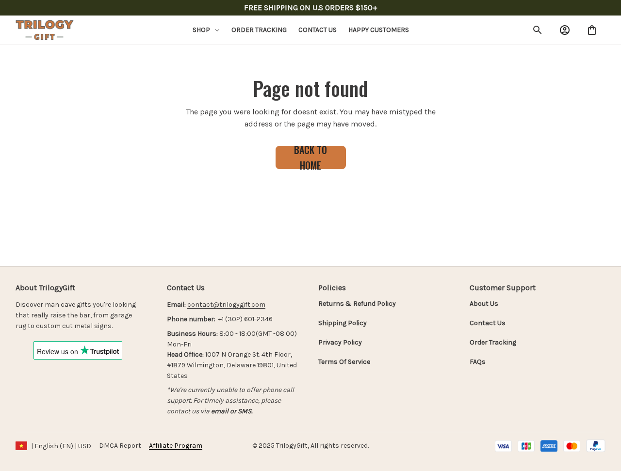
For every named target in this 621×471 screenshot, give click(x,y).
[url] (226, 304)
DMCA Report (120, 445)
